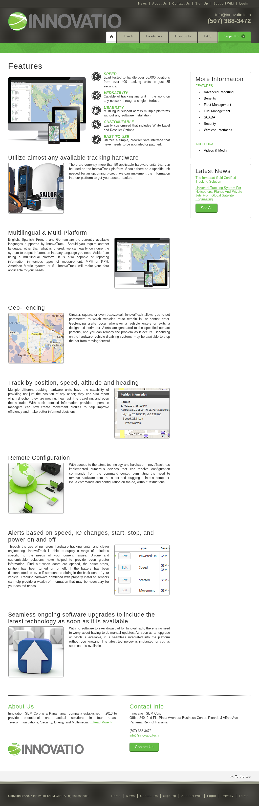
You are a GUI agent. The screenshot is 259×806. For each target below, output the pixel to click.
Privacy (227, 796)
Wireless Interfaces (218, 130)
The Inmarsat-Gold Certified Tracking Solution (216, 179)
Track (128, 36)
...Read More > (101, 722)
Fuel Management (217, 111)
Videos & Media (215, 150)
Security (210, 124)
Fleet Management (217, 105)
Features (154, 36)
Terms (243, 796)
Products (183, 36)
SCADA (209, 117)
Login (243, 3)
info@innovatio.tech (233, 15)
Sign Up (201, 3)
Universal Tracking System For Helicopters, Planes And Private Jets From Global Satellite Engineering (219, 193)
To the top (243, 776)
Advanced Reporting (218, 92)
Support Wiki (223, 3)
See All (206, 208)
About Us (159, 3)
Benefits (210, 98)
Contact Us (181, 3)
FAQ (208, 36)
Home (116, 796)
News (142, 3)
